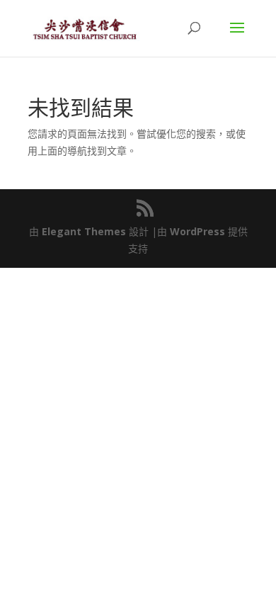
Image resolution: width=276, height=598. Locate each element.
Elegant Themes (84, 231)
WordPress (197, 231)
